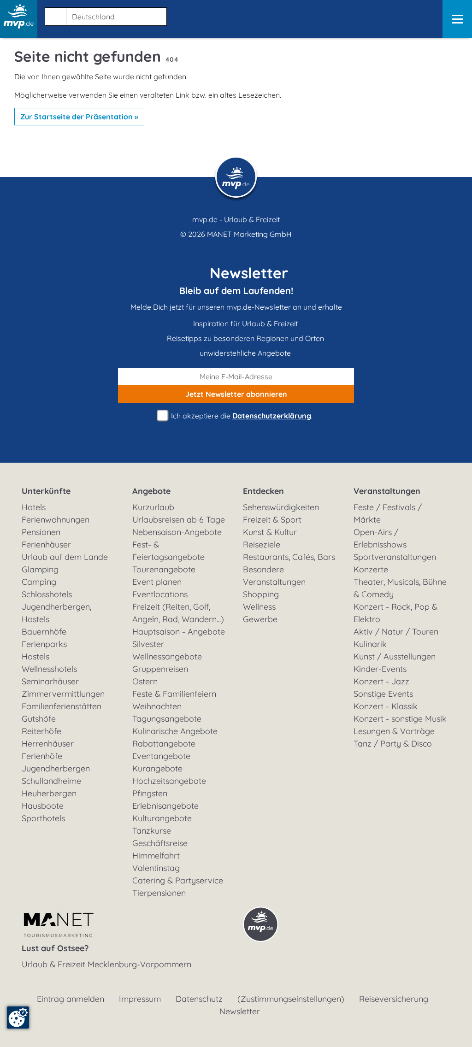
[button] (104, 14)
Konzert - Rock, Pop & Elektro (395, 612)
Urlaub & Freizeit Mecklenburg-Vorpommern (106, 964)
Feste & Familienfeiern (174, 693)
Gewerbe (260, 619)
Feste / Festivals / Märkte (388, 513)
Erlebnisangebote (165, 805)
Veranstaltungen (387, 491)
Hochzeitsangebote (169, 781)
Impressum (140, 999)
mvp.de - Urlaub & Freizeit (236, 219)
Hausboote (43, 805)
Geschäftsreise (160, 843)
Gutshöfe (39, 718)
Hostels (35, 656)
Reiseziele (261, 544)
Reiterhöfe (41, 731)
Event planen (157, 581)
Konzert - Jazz (381, 681)
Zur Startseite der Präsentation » (79, 116)
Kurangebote (157, 768)
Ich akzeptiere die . (241, 415)
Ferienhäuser (46, 544)
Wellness (259, 606)
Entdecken (263, 491)
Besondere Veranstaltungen (274, 575)
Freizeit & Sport (272, 519)
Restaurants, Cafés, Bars (289, 557)
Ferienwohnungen (55, 519)
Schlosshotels (47, 594)
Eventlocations (160, 594)
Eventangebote (161, 756)
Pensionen (41, 532)
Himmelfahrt (156, 855)
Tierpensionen (159, 893)
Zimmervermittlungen (63, 693)
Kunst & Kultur (270, 532)
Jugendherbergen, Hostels (56, 612)
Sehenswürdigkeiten (281, 507)
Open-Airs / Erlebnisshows (380, 538)
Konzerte (371, 569)
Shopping (261, 594)
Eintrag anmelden (70, 999)
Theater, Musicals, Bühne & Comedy (400, 588)
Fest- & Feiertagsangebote (168, 550)
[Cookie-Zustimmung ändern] (18, 1017)
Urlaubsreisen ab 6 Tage (178, 519)
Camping (39, 581)
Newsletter (239, 1011)
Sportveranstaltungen (395, 557)
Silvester (148, 644)
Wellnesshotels (49, 669)
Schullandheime (51, 781)
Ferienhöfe (42, 756)
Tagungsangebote (166, 718)
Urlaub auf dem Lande (65, 557)
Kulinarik (370, 644)
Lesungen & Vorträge (394, 731)
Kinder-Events (380, 669)
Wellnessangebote (167, 656)
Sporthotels (43, 818)
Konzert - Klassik (386, 706)
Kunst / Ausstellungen (395, 656)
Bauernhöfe (44, 631)
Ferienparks (44, 644)
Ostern (145, 681)
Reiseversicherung (393, 999)
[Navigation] (457, 19)
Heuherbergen (49, 793)
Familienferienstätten (61, 706)
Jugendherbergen (56, 768)
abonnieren (236, 394)
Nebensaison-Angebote (177, 532)
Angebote (151, 491)
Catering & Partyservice (177, 880)
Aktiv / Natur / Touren (396, 631)
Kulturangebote (162, 818)
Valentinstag (156, 868)
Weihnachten (157, 706)
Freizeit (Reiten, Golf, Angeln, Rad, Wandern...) (178, 612)
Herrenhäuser (48, 743)
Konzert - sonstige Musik (400, 718)
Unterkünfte (46, 491)
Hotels (34, 507)
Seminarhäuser (50, 681)
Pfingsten (149, 793)
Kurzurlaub (153, 507)
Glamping (40, 569)
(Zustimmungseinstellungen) (290, 999)
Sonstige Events (383, 693)
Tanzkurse (151, 830)
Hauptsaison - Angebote (178, 631)
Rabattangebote (163, 743)
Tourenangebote (163, 569)
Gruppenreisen (160, 669)
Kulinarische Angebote (175, 731)
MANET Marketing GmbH (249, 234)
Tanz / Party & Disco (393, 743)
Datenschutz (199, 999)
